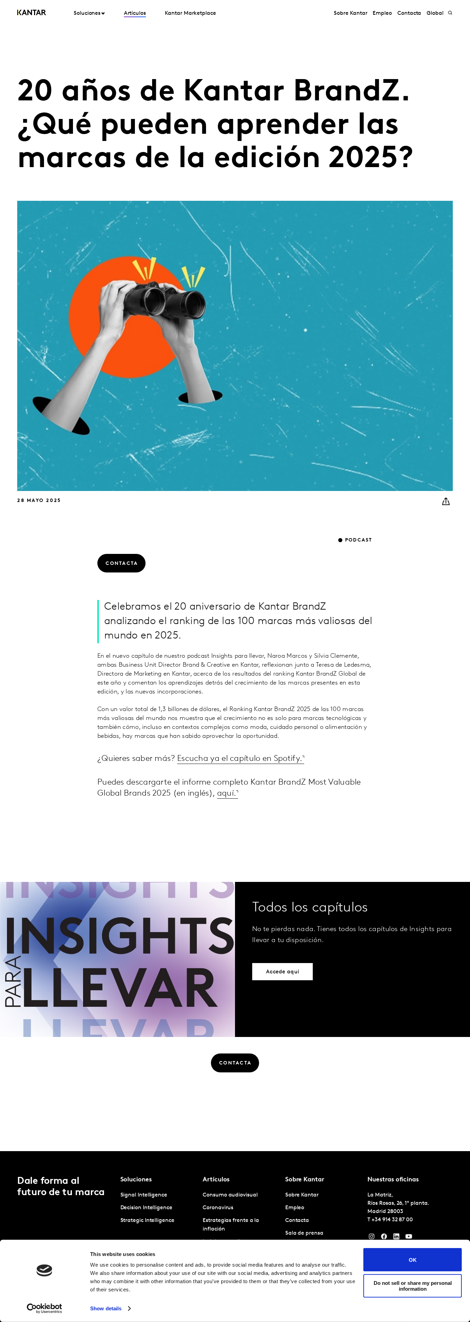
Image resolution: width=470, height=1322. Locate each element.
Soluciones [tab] (87, 13)
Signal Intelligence (143, 1195)
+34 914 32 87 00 (392, 1220)
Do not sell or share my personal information (413, 1285)
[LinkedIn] (396, 1238)
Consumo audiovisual (230, 1195)
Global (435, 13)
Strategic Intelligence (147, 1220)
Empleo (382, 13)
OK (413, 1260)
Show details (105, 1308)
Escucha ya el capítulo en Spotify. (239, 759)
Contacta (409, 13)
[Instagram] (371, 1238)
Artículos (135, 13)
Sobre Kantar (350, 13)
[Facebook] (384, 1238)
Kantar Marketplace (190, 13)
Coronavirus (218, 1208)
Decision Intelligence (146, 1208)
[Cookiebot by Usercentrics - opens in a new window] (44, 1308)
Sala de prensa (304, 1233)
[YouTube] (409, 1238)
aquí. (226, 793)
